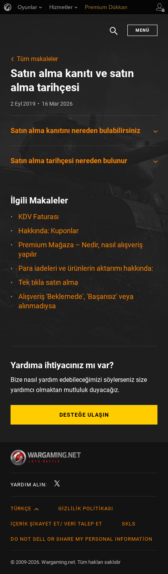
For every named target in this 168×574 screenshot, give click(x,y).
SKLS (129, 524)
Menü (142, 30)
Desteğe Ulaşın (84, 415)
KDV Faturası (38, 216)
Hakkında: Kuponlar (48, 231)
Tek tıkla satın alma (48, 282)
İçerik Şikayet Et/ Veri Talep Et (56, 524)
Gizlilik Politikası (85, 508)
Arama (114, 35)
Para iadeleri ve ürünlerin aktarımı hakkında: (85, 268)
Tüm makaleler (37, 59)
